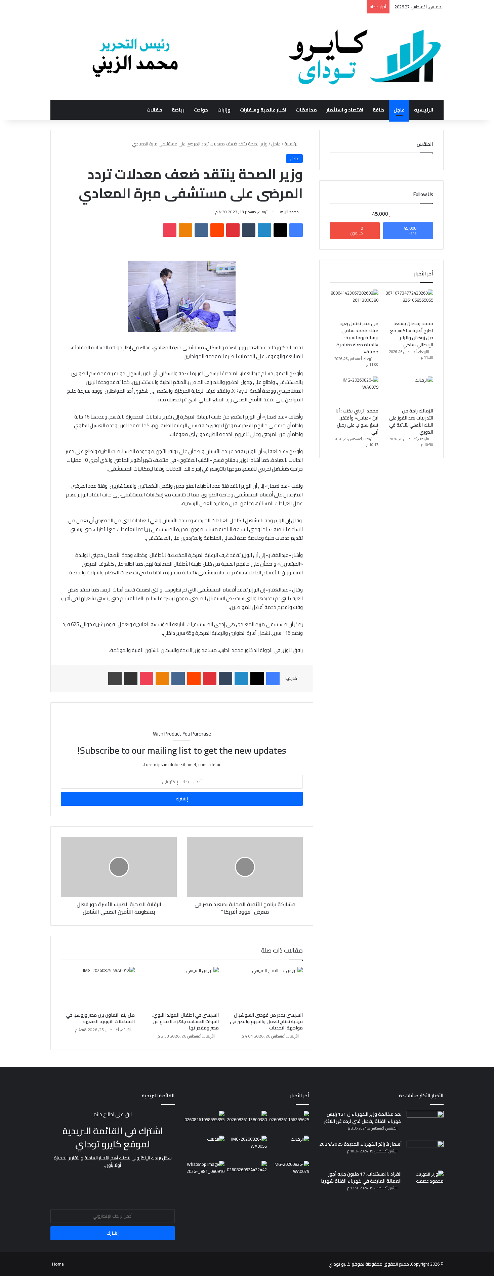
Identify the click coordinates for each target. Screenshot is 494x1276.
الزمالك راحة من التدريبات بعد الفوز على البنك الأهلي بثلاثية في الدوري (411, 421)
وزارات (224, 109)
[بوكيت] (169, 230)
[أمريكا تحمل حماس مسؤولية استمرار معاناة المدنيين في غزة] (247, 1172)
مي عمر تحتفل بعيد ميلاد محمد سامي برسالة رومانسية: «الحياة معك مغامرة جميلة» (357, 337)
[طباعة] (115, 678)
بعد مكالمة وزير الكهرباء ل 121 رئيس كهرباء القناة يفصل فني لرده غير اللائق (363, 1118)
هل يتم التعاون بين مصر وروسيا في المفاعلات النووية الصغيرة (100, 1018)
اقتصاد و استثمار (344, 109)
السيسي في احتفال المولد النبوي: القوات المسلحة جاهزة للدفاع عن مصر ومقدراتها (185, 1021)
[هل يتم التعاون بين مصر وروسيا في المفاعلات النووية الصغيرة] (98, 988)
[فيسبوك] (296, 230)
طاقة (378, 109)
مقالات (154, 109)
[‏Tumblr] (248, 230)
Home (58, 1264)
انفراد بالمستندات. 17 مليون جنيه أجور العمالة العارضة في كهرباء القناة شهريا (361, 1177)
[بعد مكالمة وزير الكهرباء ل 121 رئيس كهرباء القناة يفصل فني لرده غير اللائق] (425, 1123)
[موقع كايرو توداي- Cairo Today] (247, 57)
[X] (280, 230)
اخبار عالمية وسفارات (263, 109)
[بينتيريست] (233, 230)
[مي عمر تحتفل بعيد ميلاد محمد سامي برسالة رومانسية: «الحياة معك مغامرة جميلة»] (354, 303)
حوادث (201, 109)
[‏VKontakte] (201, 230)
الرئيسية (423, 109)
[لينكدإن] (264, 230)
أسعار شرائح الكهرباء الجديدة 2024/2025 (360, 1144)
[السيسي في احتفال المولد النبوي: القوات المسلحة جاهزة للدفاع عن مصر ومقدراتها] (182, 988)
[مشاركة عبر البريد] (130, 678)
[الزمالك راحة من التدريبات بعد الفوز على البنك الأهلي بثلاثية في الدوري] (408, 390)
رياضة (178, 109)
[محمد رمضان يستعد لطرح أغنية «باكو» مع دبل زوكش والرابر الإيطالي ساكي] (408, 303)
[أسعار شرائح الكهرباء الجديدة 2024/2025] (425, 1153)
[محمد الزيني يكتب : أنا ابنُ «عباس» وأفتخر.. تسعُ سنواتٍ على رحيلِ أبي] (354, 390)
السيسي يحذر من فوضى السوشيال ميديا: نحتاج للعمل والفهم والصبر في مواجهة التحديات (266, 1021)
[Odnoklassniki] (185, 230)
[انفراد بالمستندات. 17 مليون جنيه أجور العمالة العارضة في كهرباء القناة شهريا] (425, 1183)
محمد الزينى (289, 212)
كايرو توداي (340, 1264)
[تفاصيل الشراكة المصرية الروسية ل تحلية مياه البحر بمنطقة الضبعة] (247, 1147)
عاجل (399, 109)
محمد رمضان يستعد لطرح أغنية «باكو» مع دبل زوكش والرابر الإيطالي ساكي (411, 334)
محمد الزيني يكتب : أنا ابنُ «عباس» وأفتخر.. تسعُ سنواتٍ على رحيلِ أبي (356, 421)
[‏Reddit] (217, 230)
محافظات (306, 109)
